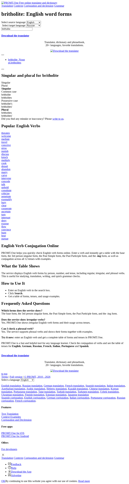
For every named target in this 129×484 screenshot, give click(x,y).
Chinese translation (99, 388)
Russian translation (32, 385)
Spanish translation (95, 385)
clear (3, 205)
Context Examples (11, 416)
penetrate (6, 196)
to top (4, 373)
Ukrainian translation (12, 394)
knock (4, 157)
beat (3, 235)
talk (3, 184)
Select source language (13, 22)
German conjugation (57, 397)
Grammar (59, 5)
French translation (74, 385)
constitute (6, 190)
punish (4, 151)
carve (4, 175)
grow (4, 148)
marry (4, 172)
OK (3, 481)
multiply (5, 160)
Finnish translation (34, 394)
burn (3, 232)
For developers (9, 449)
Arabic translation (35, 388)
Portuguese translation (25, 391)
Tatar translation (46, 391)
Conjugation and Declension (16, 419)
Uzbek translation (109, 391)
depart (4, 166)
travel (4, 142)
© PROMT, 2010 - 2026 (37, 376)
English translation (11, 385)
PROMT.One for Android (15, 436)
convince (6, 229)
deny (4, 220)
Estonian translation (56, 394)
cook (4, 163)
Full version (16, 376)
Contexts (18, 5)
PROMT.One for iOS (12, 433)
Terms (4, 376)
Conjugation (38, 5)
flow (3, 226)
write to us (57, 118)
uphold (5, 187)
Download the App (21, 471)
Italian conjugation (79, 397)
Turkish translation (66, 391)
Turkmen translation (88, 391)
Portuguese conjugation (103, 397)
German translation (54, 385)
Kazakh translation (78, 388)
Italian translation (116, 385)
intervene (6, 178)
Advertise (16, 475)
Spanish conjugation (12, 397)
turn (3, 214)
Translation (7, 5)
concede (5, 181)
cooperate (6, 208)
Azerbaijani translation (13, 388)
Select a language (10, 379)
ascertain (6, 211)
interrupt (5, 217)
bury (3, 202)
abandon (5, 169)
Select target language (13, 25)
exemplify (6, 199)
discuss (5, 154)
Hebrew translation (57, 388)
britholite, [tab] (16, 61)
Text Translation (9, 413)
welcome (6, 136)
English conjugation (34, 397)
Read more (84, 481)
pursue (4, 238)
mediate (5, 139)
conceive (6, 145)
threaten (5, 133)
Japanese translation (78, 394)
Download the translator (15, 35)
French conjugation (25, 400)
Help (13, 468)
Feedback (16, 464)
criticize (5, 193)
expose (5, 223)
